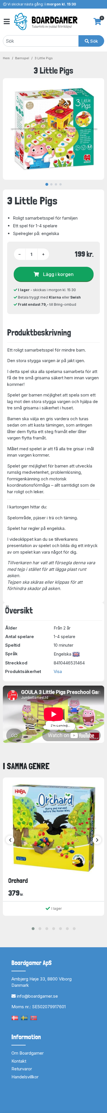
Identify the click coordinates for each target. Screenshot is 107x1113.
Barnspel (22, 58)
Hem (6, 58)
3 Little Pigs (44, 58)
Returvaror (21, 1068)
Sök (93, 41)
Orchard (18, 880)
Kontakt (18, 1061)
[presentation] (10, 840)
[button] (33, 929)
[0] (97, 21)
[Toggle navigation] (6, 21)
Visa (58, 671)
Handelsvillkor (25, 1077)
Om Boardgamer (27, 1053)
